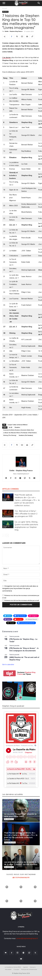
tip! (9, 673)
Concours (33, 967)
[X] (16, 36)
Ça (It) (10, 427)
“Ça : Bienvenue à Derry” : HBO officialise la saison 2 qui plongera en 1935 (26, 513)
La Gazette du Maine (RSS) (13, 967)
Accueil (4, 8)
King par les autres (6, 499)
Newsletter (8, 969)
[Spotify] (21, 478)
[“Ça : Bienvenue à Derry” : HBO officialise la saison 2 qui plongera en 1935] (7, 513)
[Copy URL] (32, 36)
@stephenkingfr (21, 877)
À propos (16, 969)
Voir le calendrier (8, 664)
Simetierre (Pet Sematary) (26, 435)
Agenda (25, 967)
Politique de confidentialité (29, 969)
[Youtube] (35, 478)
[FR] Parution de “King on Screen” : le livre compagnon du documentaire (24, 649)
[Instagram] (16, 478)
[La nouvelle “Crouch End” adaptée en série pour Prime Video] (21, 810)
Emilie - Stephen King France (13, 31)
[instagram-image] (7, 886)
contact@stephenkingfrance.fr (27, 938)
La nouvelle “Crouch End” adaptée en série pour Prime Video (20, 815)
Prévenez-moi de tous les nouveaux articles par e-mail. (21, 600)
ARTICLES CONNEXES (10, 489)
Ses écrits (5, 11)
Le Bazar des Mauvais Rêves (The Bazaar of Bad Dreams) (20, 432)
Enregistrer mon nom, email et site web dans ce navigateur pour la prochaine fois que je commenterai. (20, 588)
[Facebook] (11, 36)
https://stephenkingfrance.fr (21, 474)
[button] (3, 3)
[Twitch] (26, 478)
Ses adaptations (7, 516)
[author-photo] (21, 467)
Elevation (17, 427)
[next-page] (7, 535)
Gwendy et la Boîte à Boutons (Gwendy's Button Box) (18, 430)
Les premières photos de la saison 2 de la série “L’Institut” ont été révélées (20, 863)
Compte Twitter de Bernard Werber (18, 424)
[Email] (22, 36)
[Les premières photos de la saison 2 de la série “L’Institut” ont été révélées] (21, 858)
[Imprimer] (27, 36)
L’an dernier (6, 57)
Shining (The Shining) (9, 435)
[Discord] (7, 478)
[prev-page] (3, 535)
